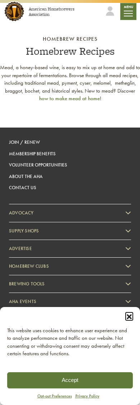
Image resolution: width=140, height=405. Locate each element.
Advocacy (21, 213)
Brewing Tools (27, 284)
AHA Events (22, 301)
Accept (70, 380)
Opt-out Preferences (54, 396)
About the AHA (26, 176)
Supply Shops (24, 231)
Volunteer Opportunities (38, 165)
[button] (129, 316)
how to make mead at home (69, 98)
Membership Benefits (32, 154)
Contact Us (22, 187)
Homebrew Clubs (29, 266)
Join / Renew (24, 142)
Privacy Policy (87, 396)
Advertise (20, 248)
